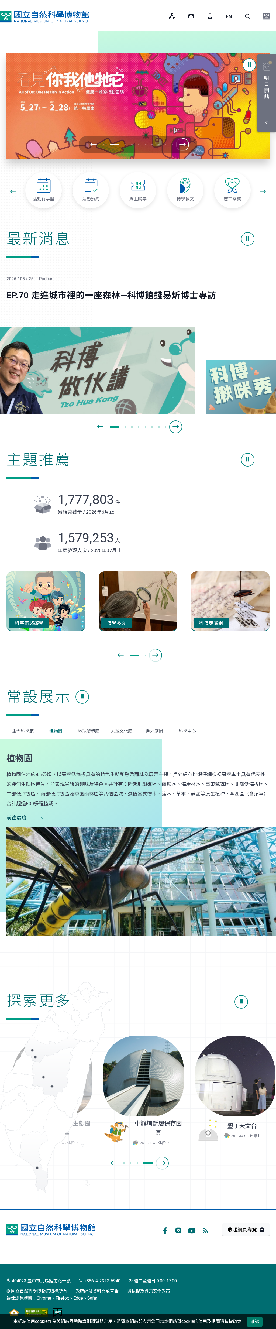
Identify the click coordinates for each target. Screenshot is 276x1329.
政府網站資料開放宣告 (97, 1291)
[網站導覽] (172, 16)
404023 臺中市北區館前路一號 (41, 1280)
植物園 (55, 731)
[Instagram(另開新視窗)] (178, 1230)
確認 (254, 1321)
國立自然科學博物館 (44, 17)
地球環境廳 (88, 731)
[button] (247, 16)
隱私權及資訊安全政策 (148, 1291)
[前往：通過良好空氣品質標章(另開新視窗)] (14, 1312)
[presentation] (93, 144)
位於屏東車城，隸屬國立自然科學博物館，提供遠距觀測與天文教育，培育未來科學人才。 (232, 1076)
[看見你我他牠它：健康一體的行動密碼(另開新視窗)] (138, 106)
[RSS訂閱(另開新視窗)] (205, 1230)
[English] (228, 16)
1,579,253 (89, 538)
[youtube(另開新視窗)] (192, 1230)
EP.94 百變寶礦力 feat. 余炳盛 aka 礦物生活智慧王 (107, 295)
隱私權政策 (231, 1321)
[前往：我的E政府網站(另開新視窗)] (57, 1312)
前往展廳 (16, 817)
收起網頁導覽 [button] (242, 1229)
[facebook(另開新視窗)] (165, 1230)
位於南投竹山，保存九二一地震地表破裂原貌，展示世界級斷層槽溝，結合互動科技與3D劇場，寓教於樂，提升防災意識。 (141, 1076)
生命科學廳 (23, 731)
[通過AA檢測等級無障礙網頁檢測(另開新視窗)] (36, 1312)
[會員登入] (210, 16)
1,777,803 (89, 499)
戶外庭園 (154, 731)
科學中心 (187, 731)
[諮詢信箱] (191, 16)
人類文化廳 (121, 731)
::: (161, 16)
